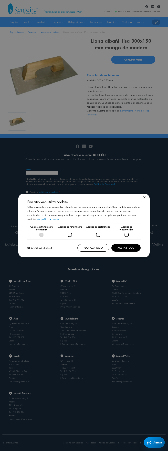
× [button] (144, 197)
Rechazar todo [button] (93, 247)
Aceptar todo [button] (126, 247)
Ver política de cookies (48, 219)
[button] (39, 247)
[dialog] (84, 225)
